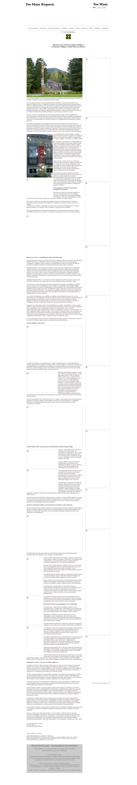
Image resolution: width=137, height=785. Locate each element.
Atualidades (105, 28)
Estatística (97, 28)
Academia (64, 28)
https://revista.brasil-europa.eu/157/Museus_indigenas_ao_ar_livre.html (51, 739)
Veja (57, 100)
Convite (77, 28)
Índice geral (43, 28)
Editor (91, 28)
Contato (71, 28)
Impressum (84, 28)
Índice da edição (33, 28)
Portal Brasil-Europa (54, 28)
